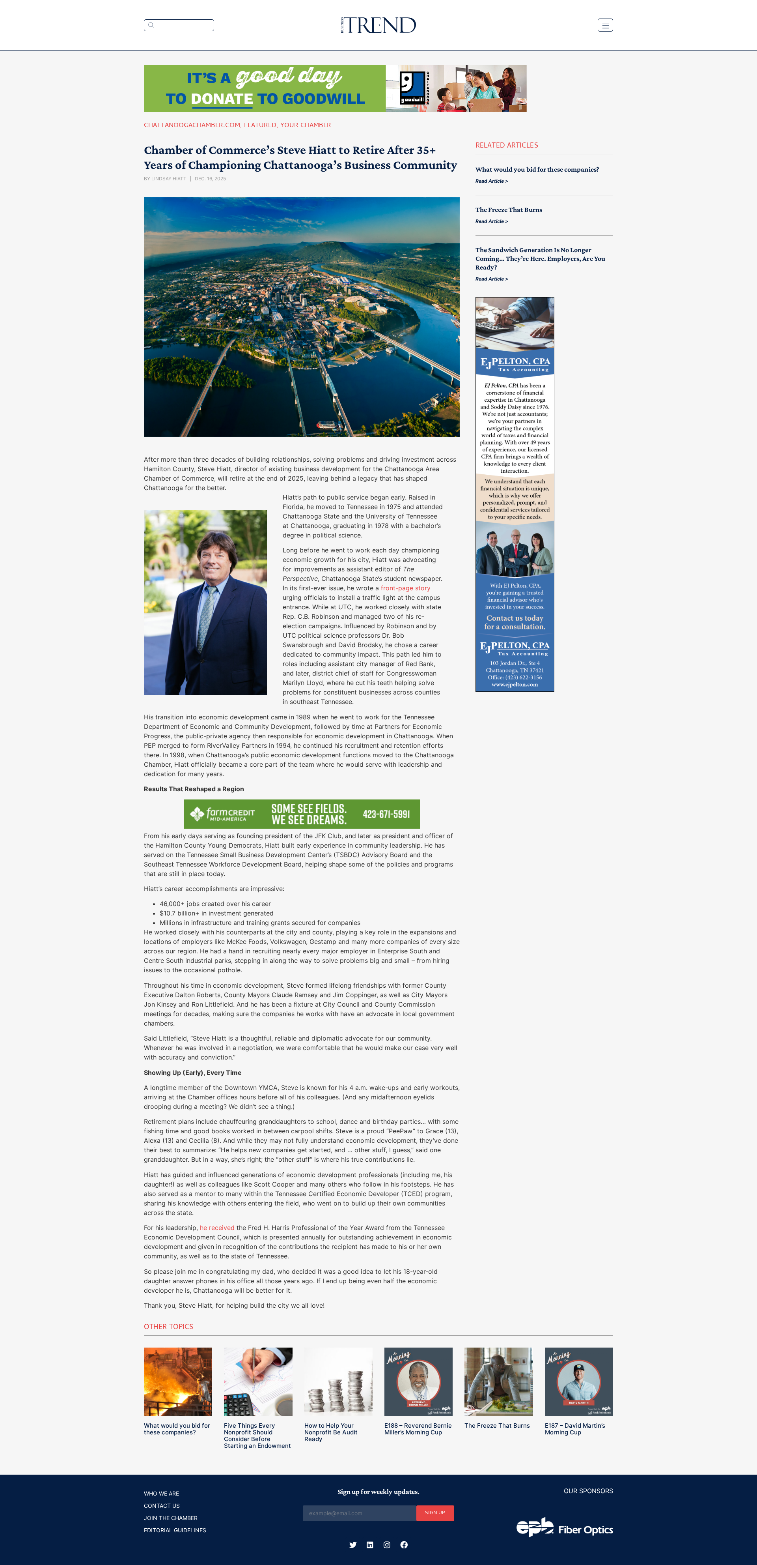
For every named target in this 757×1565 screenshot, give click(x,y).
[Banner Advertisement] (302, 826)
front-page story (406, 588)
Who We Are (161, 1493)
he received (217, 1228)
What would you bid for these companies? (537, 169)
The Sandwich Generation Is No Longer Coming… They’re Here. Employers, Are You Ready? (540, 258)
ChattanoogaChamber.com (192, 125)
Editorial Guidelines (175, 1530)
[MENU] (605, 25)
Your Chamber (305, 125)
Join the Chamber (171, 1517)
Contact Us (162, 1505)
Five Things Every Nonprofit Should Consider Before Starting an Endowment (257, 1435)
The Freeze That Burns (508, 209)
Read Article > (491, 181)
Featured (260, 125)
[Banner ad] (335, 110)
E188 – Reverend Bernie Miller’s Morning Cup (418, 1429)
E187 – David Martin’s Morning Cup (575, 1429)
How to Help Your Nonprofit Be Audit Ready (331, 1432)
